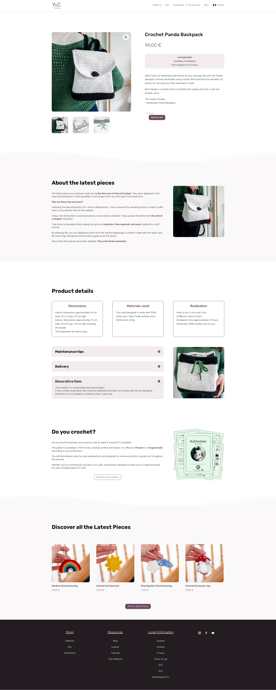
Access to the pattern (107, 477)
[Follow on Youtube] (212, 632)
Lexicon (115, 647)
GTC (161, 665)
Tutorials (115, 653)
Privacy (161, 653)
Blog (115, 640)
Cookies (161, 647)
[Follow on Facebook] (206, 632)
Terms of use (160, 659)
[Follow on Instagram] (199, 632)
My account (194, 5)
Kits (167, 5)
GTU (161, 671)
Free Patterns (115, 659)
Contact (161, 640)
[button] (126, 37)
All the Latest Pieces (138, 606)
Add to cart (157, 117)
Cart (206, 5)
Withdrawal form (160, 677)
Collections (178, 5)
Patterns (157, 5)
